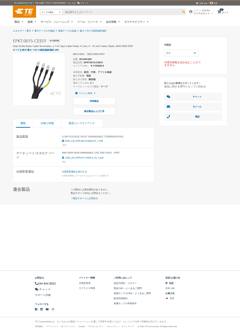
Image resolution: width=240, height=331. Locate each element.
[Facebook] (37, 309)
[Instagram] (54, 309)
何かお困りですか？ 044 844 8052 (50, 2)
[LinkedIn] (43, 309)
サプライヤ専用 (87, 288)
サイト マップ (128, 326)
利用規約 (39, 326)
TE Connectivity (24, 12)
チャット (197, 96)
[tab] (23, 123)
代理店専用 (84, 283)
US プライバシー (68, 326)
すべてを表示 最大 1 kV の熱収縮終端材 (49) (36, 49)
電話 (197, 116)
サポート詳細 (43, 295)
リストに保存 (85, 93)
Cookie (82, 326)
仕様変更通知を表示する (74, 171)
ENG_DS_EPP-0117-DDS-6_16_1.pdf (84, 157)
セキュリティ (113, 326)
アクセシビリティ (96, 326)
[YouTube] (49, 309)
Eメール (197, 106)
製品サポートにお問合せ (85, 198)
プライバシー (52, 326)
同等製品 (94, 101)
